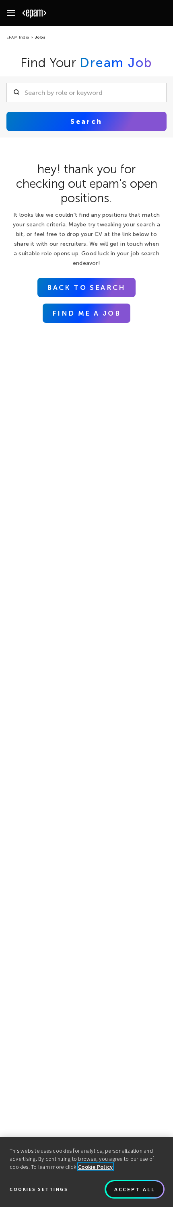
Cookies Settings (39, 1189)
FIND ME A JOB (86, 313)
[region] (86, 1172)
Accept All (134, 1189)
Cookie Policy (95, 1166)
